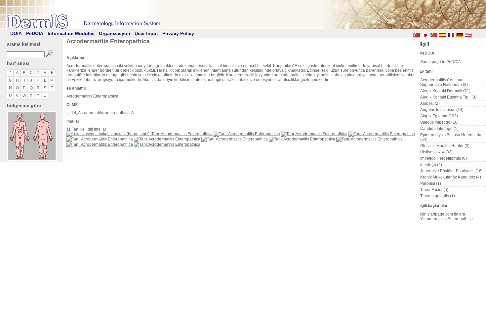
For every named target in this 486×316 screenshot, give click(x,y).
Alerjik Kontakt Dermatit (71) (445, 91)
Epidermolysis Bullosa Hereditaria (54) (450, 137)
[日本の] (425, 34)
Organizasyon (114, 33)
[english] (475, 34)
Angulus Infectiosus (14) (442, 109)
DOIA (16, 33)
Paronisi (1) (430, 183)
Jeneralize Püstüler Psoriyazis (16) (451, 171)
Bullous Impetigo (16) (439, 122)
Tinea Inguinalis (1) (437, 196)
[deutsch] (459, 34)
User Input (146, 33)
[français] (451, 34)
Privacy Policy (178, 33)
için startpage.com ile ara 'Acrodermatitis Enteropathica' (446, 216)
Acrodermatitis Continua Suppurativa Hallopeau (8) (444, 82)
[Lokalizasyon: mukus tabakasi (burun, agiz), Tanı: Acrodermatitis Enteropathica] (139, 134)
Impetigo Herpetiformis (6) (443, 158)
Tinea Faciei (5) (434, 189)
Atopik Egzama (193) (439, 116)
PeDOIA (34, 33)
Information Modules (71, 33)
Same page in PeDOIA (440, 61)
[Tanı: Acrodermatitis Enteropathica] (247, 134)
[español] (442, 34)
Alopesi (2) (430, 103)
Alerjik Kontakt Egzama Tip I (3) (448, 97)
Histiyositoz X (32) (436, 152)
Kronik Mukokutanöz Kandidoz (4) (450, 177)
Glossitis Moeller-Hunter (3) (444, 145)
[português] (433, 34)
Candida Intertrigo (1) (439, 128)
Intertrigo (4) (431, 164)
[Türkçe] (416, 34)
